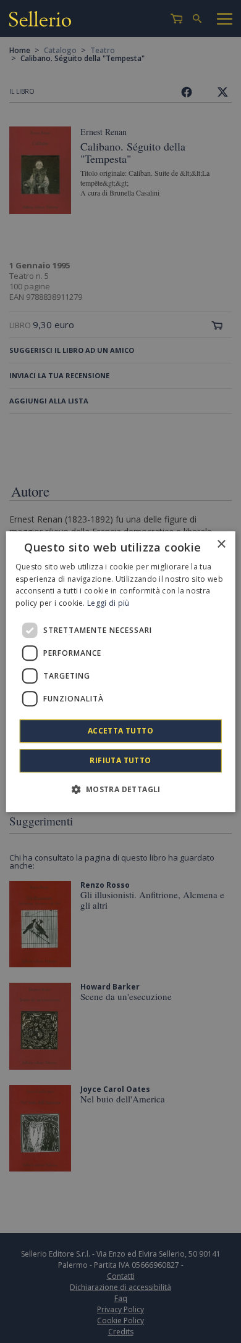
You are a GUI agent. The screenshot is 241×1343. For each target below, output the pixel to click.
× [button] (221, 544)
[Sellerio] (40, 20)
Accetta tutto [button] (120, 730)
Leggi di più (108, 603)
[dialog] (120, 671)
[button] (120, 789)
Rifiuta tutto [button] (120, 760)
